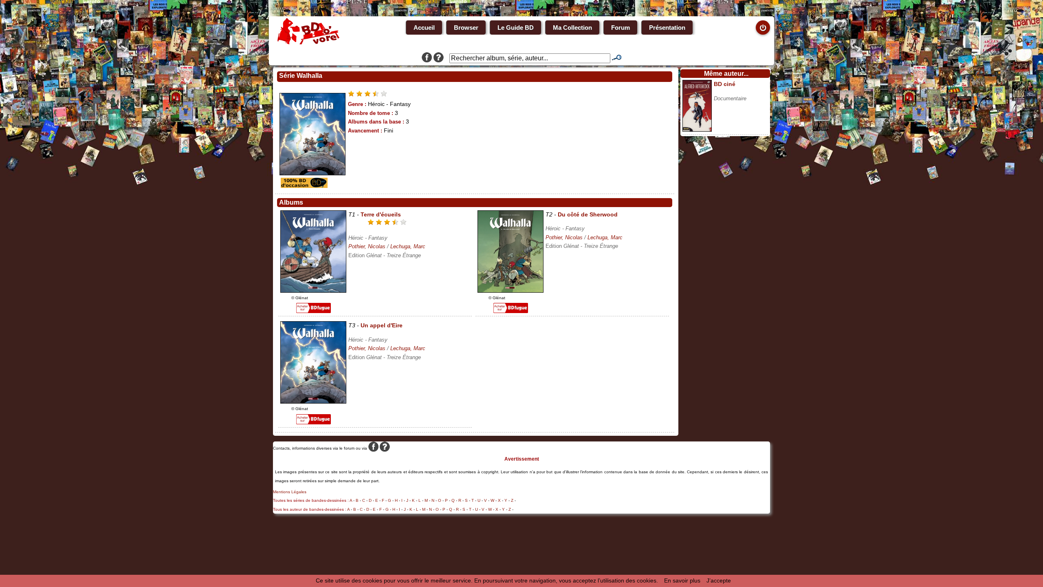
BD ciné (724, 84)
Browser (466, 27)
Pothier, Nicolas (366, 246)
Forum (620, 27)
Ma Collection (572, 27)
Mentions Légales (289, 492)
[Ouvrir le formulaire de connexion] (763, 27)
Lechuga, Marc (407, 246)
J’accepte (718, 580)
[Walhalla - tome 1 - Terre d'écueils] (313, 290)
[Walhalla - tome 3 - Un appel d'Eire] (313, 401)
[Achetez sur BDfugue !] (313, 311)
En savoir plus (682, 580)
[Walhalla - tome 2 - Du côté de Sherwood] (510, 290)
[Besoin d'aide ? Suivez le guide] (438, 58)
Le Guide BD (515, 27)
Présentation (667, 27)
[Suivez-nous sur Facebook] (427, 58)
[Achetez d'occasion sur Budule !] (303, 186)
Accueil (424, 27)
